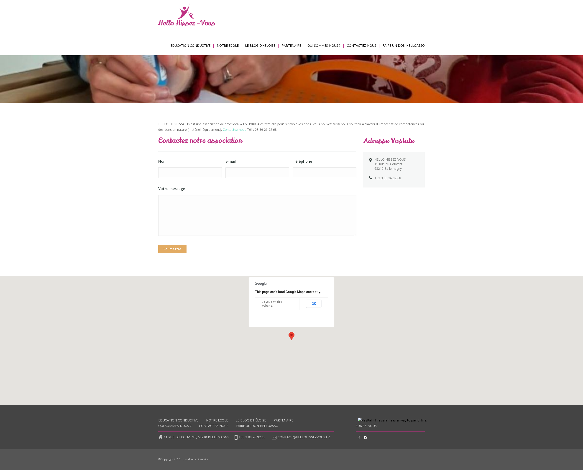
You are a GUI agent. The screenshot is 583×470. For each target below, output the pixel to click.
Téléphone (302, 161)
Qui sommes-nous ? (323, 45)
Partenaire (291, 45)
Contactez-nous (361, 45)
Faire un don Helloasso (404, 45)
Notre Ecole (228, 45)
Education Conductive (190, 45)
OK (314, 304)
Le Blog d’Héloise (260, 45)
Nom (162, 161)
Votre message (171, 188)
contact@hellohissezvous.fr (304, 437)
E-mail (230, 161)
